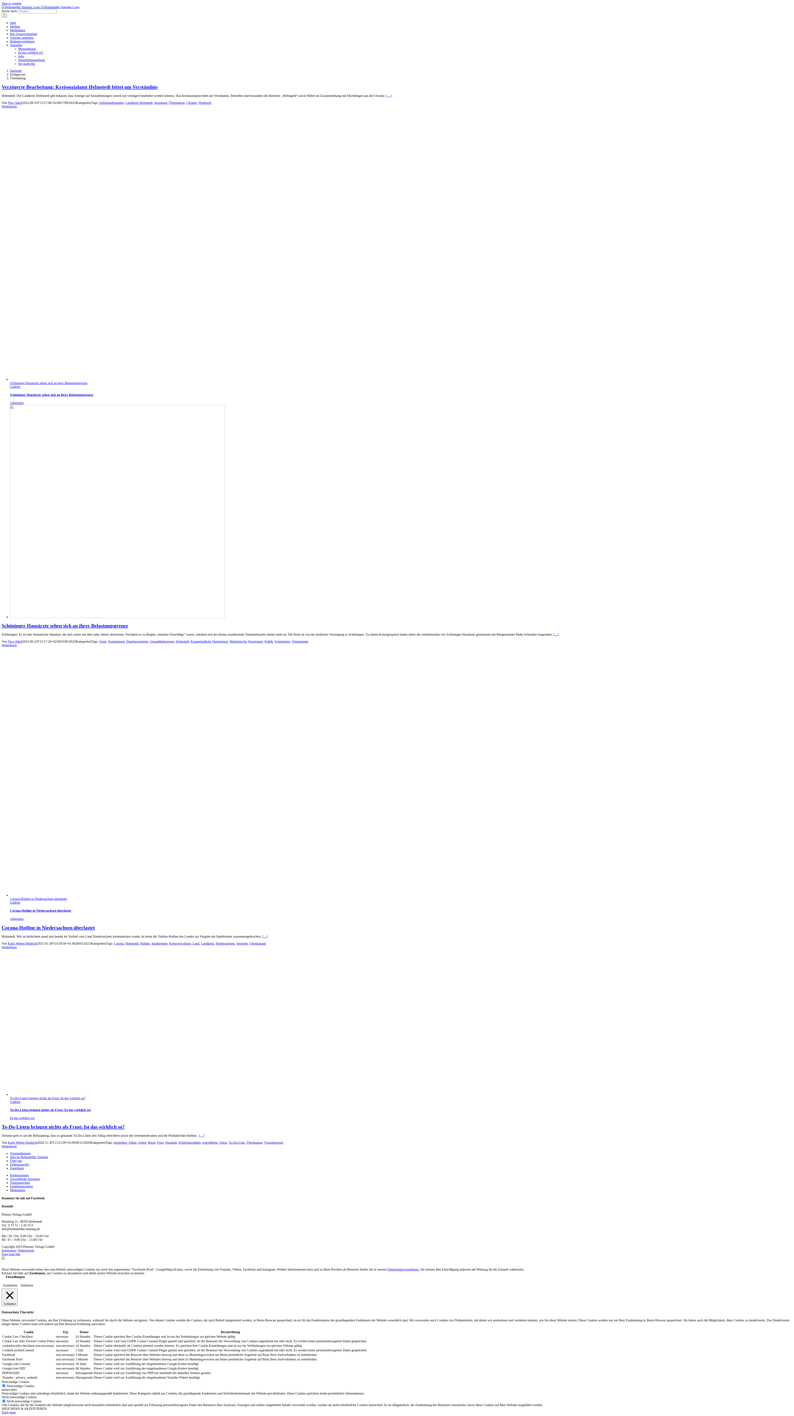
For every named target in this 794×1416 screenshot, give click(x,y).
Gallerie (15, 387)
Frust (160, 1142)
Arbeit (142, 1142)
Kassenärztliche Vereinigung (209, 641)
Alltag (132, 1142)
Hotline (145, 943)
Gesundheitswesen (162, 641)
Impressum (9, 1250)
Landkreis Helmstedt (139, 103)
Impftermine (159, 943)
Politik (268, 641)
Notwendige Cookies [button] (15, 1382)
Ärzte (102, 641)
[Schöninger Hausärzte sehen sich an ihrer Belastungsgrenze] (117, 617)
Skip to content (11, 3)
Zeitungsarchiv (19, 1164)
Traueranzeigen (20, 1182)
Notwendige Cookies (20, 1386)
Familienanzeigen (21, 1186)
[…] (389, 95)
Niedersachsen (225, 943)
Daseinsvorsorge (137, 641)
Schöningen (282, 641)
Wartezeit (204, 103)
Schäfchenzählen (189, 1142)
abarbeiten (120, 1142)
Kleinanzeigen (19, 1175)
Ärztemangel (116, 641)
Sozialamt (160, 103)
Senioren (242, 943)
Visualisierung (273, 1142)
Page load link (11, 1254)
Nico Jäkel (15, 103)
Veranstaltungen (20, 1153)
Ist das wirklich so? (22, 1118)
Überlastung (177, 103)
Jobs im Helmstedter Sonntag (29, 1157)
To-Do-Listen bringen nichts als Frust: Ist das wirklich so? (47, 1098)
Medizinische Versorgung (246, 641)
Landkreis (207, 943)
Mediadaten (17, 1190)
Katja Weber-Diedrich (22, 943)
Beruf (151, 1142)
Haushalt (171, 1142)
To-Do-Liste (237, 1142)
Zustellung (17, 1168)
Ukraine (191, 103)
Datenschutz (26, 1250)
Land (196, 943)
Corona (119, 943)
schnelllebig (210, 1142)
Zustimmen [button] (10, 1285)
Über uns (16, 1161)
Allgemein (17, 403)
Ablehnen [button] (26, 1285)
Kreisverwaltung (180, 943)
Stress (223, 1142)
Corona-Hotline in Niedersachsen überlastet (38, 899)
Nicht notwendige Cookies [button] (19, 1397)
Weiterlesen (9, 106)
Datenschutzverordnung (403, 1269)
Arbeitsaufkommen (111, 103)
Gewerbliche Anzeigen (25, 1179)
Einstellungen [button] (15, 1277)
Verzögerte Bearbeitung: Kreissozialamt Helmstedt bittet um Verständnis (80, 87)
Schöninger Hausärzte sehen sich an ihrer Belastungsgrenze (48, 383)
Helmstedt (182, 641)
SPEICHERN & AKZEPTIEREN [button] (24, 1408)
